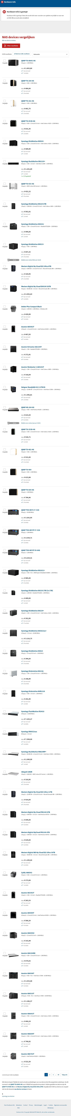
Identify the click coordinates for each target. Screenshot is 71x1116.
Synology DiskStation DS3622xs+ (33, 631)
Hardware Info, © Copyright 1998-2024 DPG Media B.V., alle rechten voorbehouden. (35, 1112)
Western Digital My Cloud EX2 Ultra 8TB (36, 266)
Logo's (45, 1105)
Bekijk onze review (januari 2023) (30, 423)
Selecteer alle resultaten (22, 54)
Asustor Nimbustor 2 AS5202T (32, 367)
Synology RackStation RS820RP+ (33, 752)
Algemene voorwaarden (60, 1105)
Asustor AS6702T (27, 1054)
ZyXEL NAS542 (26, 872)
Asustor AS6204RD (28, 953)
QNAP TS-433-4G (27, 184)
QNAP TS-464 (26, 470)
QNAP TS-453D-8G (28, 121)
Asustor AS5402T (27, 327)
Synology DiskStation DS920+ (32, 141)
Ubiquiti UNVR (26, 772)
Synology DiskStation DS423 (32, 651)
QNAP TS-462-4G (27, 449)
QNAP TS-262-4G (27, 101)
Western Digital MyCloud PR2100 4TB (35, 832)
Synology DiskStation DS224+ (32, 611)
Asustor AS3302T (27, 893)
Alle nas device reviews (9, 40)
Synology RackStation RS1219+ (33, 161)
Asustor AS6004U (27, 933)
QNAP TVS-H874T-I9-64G (30, 550)
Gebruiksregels (38, 1105)
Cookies (50, 1105)
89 (58, 1075)
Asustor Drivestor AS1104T (31, 347)
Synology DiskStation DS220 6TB (33, 204)
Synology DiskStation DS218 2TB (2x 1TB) (37, 590)
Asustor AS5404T (27, 913)
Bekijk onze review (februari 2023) (31, 260)
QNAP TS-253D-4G (28, 429)
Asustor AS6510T (27, 993)
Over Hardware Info (9, 1105)
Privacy (31, 1105)
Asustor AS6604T (27, 1034)
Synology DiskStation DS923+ (32, 244)
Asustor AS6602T (27, 1013)
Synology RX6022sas (29, 731)
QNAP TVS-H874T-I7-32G (30, 530)
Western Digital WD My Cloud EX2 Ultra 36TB (38, 852)
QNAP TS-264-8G (27, 81)
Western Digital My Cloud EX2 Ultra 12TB (36, 792)
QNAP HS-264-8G (27, 407)
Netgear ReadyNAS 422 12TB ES (33, 387)
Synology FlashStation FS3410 (32, 711)
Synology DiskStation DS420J (32, 224)
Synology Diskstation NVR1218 (33, 691)
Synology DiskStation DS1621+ (33, 570)
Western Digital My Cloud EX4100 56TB (36, 286)
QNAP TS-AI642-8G (28, 60)
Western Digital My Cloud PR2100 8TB (35, 812)
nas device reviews (20, 1089)
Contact (25, 1105)
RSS (18, 1108)
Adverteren (19, 1105)
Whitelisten (51, 1108)
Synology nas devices (8, 1096)
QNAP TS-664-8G (27, 490)
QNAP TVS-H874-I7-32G (30, 510)
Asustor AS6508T (27, 973)
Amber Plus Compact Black (31, 306)
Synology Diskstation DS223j (32, 671)
